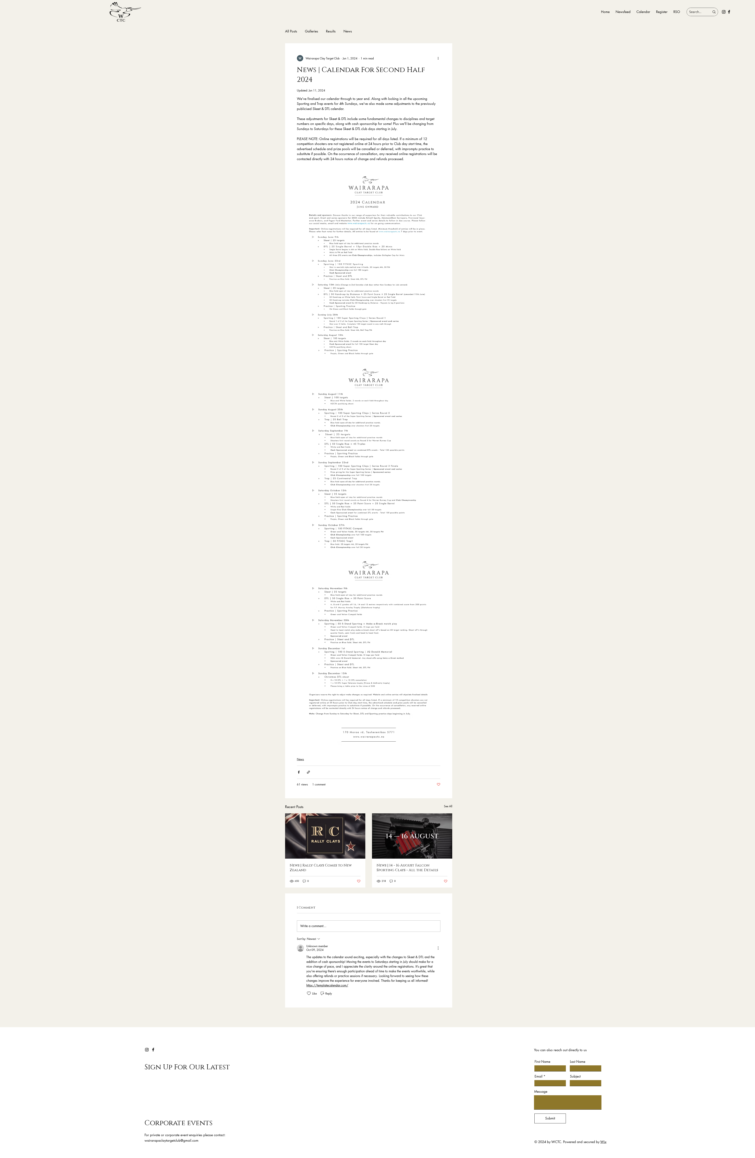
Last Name (577, 1061)
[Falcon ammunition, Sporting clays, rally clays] (412, 836)
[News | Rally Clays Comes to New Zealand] (325, 836)
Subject (575, 1076)
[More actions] (438, 58)
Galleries (311, 31)
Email (538, 1076)
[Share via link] (308, 772)
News (347, 31)
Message (540, 1091)
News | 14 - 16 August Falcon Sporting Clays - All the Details (407, 868)
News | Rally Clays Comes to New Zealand (321, 868)
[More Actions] (438, 948)
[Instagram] (723, 11)
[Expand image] (368, 267)
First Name (542, 1061)
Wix (603, 1142)
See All (448, 806)
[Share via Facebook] (299, 772)
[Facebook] (729, 11)
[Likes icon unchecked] (308, 993)
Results (331, 31)
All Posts (291, 31)
